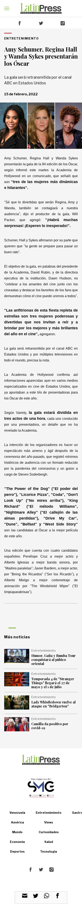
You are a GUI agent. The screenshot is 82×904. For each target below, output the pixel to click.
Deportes (17, 851)
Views (48, 822)
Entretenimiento (48, 812)
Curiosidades (49, 832)
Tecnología (48, 851)
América (17, 822)
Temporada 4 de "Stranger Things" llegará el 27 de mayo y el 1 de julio (52, 683)
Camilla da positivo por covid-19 (49, 726)
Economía (17, 842)
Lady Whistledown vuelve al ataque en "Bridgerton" (53, 704)
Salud (48, 842)
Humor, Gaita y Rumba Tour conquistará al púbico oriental (53, 659)
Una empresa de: (41, 779)
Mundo (17, 832)
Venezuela (17, 812)
